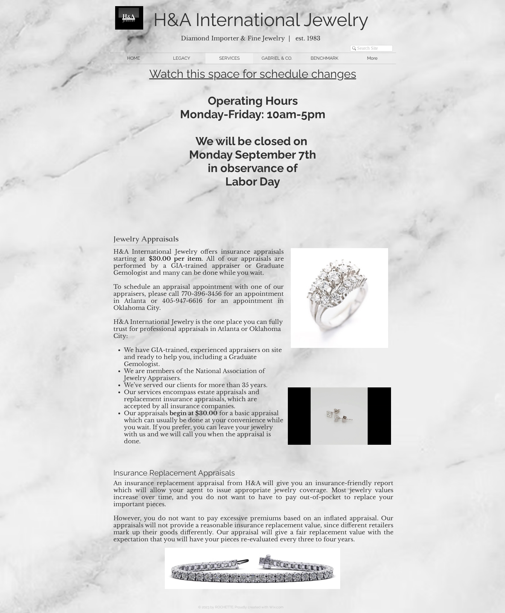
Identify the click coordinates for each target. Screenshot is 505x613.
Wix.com (276, 607)
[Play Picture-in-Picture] (373, 437)
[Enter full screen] (383, 437)
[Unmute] (305, 437)
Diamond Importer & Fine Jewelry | (238, 38)
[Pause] (295, 437)
